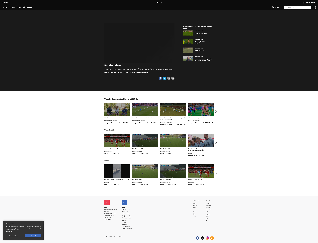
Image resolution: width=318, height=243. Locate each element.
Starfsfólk (124, 220)
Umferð (124, 222)
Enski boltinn (108, 151)
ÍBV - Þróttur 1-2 (165, 149)
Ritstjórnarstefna (126, 216)
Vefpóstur (124, 224)
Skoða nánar (9, 231)
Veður (207, 212)
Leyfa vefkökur (33, 235)
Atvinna (208, 207)
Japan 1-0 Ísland (199, 50)
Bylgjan (208, 214)
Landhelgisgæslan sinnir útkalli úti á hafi (116, 179)
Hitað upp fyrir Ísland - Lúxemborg (114, 118)
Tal (206, 220)
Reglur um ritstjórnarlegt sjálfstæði (110, 210)
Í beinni (19, 7)
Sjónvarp (195, 214)
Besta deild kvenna (137, 151)
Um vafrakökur (126, 226)
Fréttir (106, 182)
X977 (207, 218)
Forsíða (6, 2)
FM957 (207, 216)
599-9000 (109, 219)
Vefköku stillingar (13, 235)
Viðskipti (195, 205)
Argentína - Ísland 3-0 (201, 33)
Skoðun (195, 212)
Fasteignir (208, 205)
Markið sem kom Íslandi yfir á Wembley (144, 118)
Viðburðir (208, 210)
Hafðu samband (126, 214)
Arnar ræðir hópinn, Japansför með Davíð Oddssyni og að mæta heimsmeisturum (203, 61)
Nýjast (106, 160)
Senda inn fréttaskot (127, 228)
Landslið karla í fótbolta (142, 72)
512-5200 (127, 209)
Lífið (194, 210)
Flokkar (12, 7)
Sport (190, 153)
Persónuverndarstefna (110, 213)
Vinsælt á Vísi (109, 130)
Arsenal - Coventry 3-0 (111, 149)
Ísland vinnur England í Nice (196, 118)
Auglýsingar (125, 211)
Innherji (208, 203)
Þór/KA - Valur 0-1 (137, 149)
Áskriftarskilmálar (126, 218)
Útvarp (194, 216)
